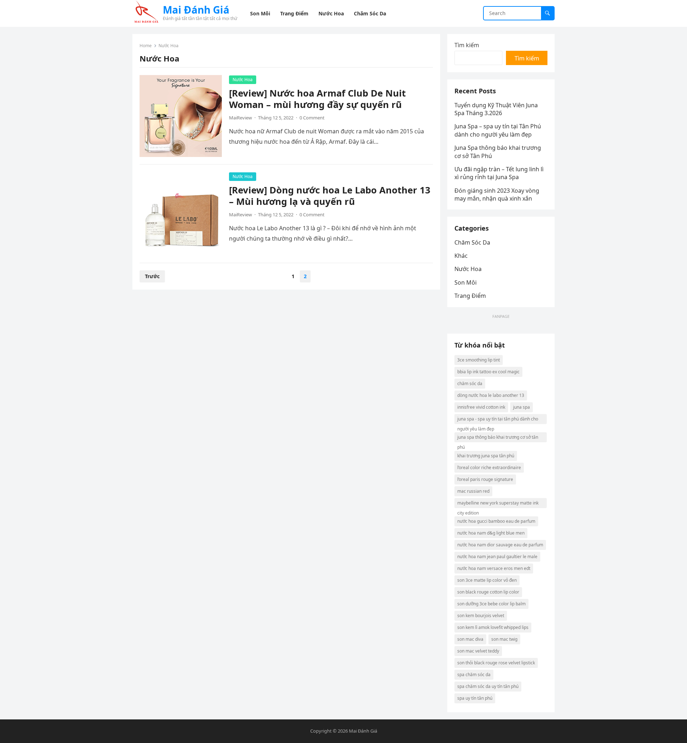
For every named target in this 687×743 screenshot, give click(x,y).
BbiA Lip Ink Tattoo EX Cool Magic (488, 372)
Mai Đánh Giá (196, 10)
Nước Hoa (243, 80)
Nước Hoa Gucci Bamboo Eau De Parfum (496, 521)
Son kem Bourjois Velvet (480, 615)
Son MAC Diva (470, 639)
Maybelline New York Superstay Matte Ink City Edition (498, 504)
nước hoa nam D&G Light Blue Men (491, 533)
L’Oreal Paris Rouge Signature (485, 479)
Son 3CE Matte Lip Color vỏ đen (487, 580)
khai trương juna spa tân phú (485, 456)
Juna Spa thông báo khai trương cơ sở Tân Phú (497, 438)
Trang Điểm (470, 296)
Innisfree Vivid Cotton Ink (481, 407)
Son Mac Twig (504, 639)
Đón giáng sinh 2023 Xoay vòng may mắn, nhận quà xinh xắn (496, 194)
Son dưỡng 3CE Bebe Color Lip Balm (491, 604)
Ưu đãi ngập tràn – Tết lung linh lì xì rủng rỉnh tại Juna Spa (499, 173)
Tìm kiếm (466, 45)
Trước (152, 276)
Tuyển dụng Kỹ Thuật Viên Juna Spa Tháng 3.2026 (496, 109)
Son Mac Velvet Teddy (478, 651)
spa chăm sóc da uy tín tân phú (487, 686)
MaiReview (240, 117)
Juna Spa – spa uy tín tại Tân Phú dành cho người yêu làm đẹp (497, 130)
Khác (461, 256)
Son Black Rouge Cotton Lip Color (488, 592)
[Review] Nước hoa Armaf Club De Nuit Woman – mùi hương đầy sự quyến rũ (317, 99)
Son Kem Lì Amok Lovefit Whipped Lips (492, 627)
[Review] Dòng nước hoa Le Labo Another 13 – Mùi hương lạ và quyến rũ (329, 196)
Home (146, 46)
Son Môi (465, 282)
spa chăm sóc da (474, 674)
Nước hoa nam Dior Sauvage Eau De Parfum (500, 545)
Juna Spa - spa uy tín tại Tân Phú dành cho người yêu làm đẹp (497, 420)
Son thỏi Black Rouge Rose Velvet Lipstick (496, 663)
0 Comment (312, 117)
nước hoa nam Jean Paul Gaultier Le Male (497, 556)
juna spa (521, 407)
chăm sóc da (469, 383)
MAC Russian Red (473, 491)
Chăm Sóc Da (472, 242)
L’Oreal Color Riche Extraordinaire (489, 467)
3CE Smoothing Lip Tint (478, 360)
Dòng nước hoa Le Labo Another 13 (490, 395)
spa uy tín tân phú (474, 698)
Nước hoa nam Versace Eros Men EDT (493, 568)
